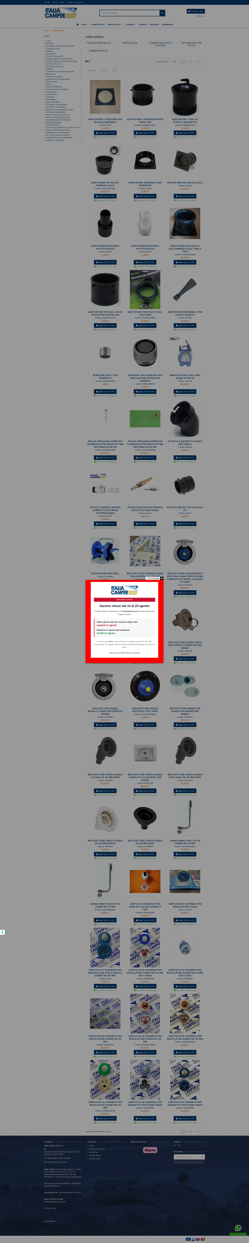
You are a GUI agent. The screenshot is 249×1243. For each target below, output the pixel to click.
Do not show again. (154, 578)
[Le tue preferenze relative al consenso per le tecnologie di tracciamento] (2, 932)
